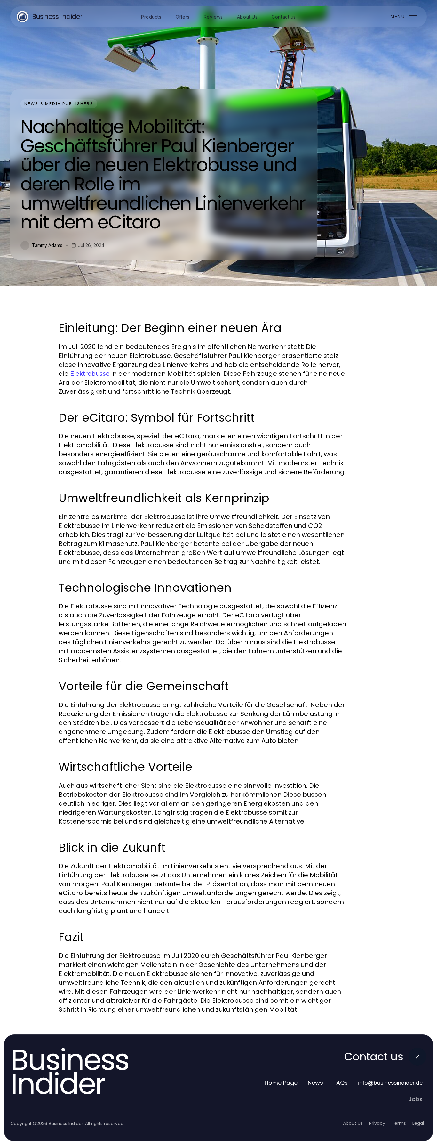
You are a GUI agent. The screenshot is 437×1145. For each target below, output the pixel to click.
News (315, 1083)
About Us (353, 1123)
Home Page (281, 1083)
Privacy (377, 1123)
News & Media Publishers (58, 103)
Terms (399, 1123)
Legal (418, 1123)
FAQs (340, 1083)
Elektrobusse (90, 373)
